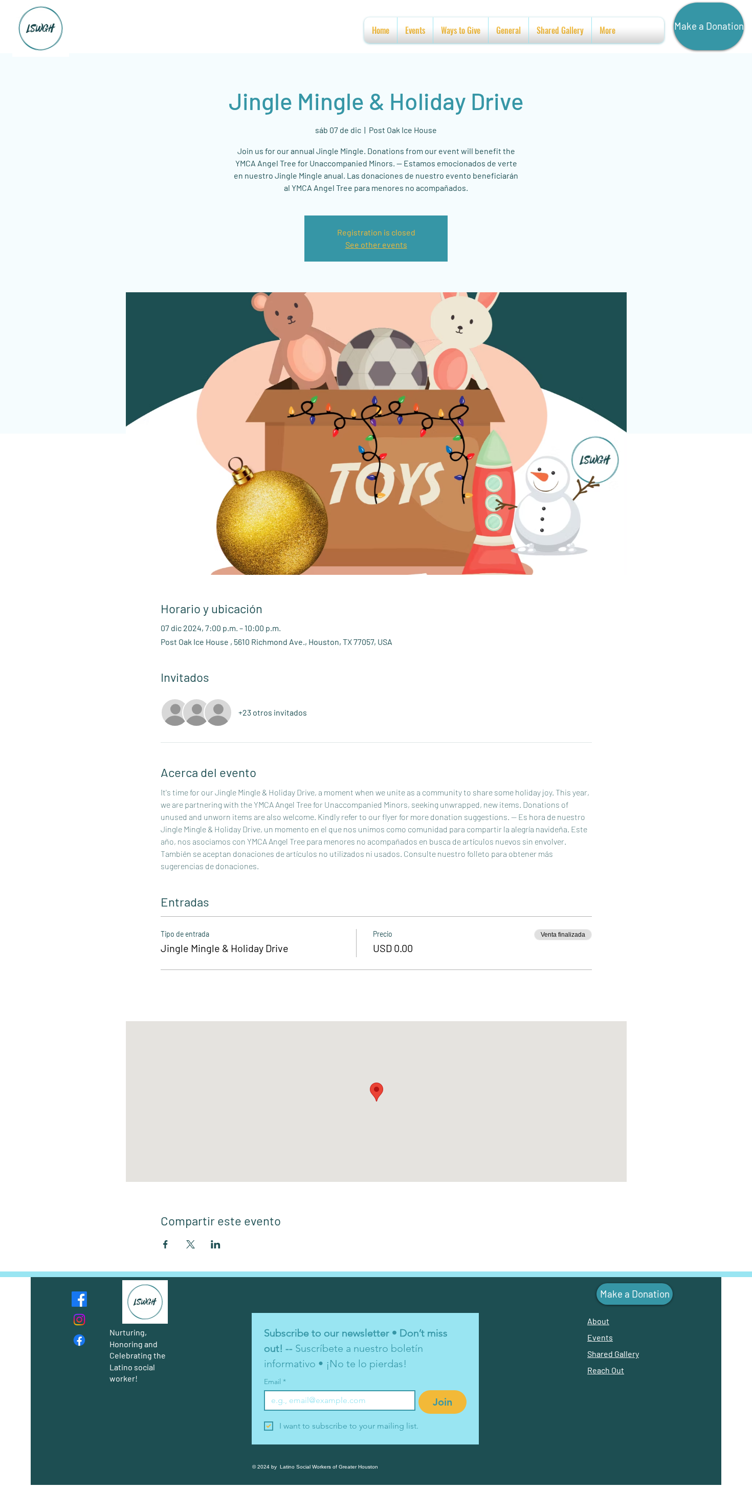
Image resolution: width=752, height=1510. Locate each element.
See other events (376, 244)
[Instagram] (79, 1319)
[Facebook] (79, 1299)
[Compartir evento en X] (190, 1244)
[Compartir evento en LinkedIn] (215, 1244)
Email (275, 1381)
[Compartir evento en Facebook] (165, 1244)
